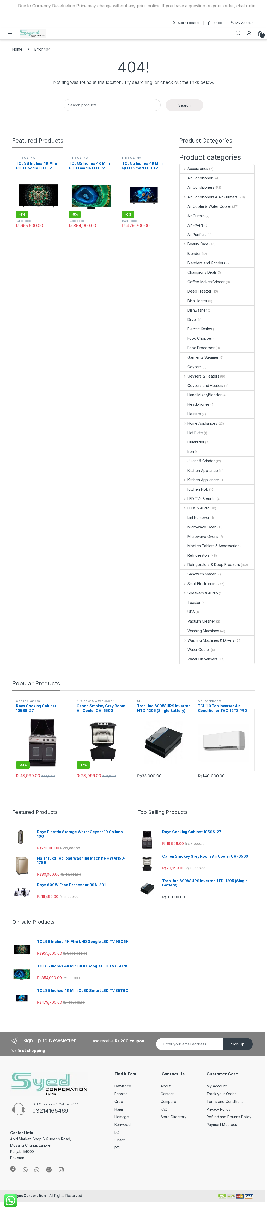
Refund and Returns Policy (229, 1117)
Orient (119, 1140)
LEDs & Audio (25, 158)
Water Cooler (198, 649)
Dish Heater (197, 301)
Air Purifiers (197, 234)
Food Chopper (199, 338)
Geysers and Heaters (205, 385)
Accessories (197, 168)
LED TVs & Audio (201, 498)
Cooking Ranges (28, 701)
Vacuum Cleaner (201, 621)
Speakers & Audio (202, 593)
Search (238, 33)
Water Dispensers (202, 659)
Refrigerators (198, 555)
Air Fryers (195, 225)
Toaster (194, 602)
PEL (117, 1148)
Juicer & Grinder (201, 461)
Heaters (194, 414)
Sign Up (238, 1044)
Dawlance (122, 1086)
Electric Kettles (199, 329)
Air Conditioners (200, 187)
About (166, 1086)
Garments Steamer (203, 357)
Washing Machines (203, 631)
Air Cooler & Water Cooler (209, 206)
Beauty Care (197, 244)
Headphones (198, 404)
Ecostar (120, 1094)
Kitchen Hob (197, 489)
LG (116, 1132)
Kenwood (122, 1124)
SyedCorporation (30, 1195)
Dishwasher (197, 310)
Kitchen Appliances (203, 480)
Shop (218, 23)
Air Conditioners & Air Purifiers (212, 197)
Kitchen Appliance (202, 470)
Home (17, 49)
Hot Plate (195, 432)
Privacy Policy (218, 1109)
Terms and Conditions (225, 1101)
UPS (191, 612)
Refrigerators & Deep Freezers (213, 564)
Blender (194, 253)
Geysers (194, 366)
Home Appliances (202, 423)
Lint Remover (198, 517)
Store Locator (188, 23)
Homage (121, 1117)
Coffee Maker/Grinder (206, 281)
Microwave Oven (201, 527)
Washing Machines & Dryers (210, 640)
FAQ (164, 1109)
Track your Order (221, 1094)
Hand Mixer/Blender (204, 395)
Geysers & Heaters (203, 376)
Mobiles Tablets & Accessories (213, 546)
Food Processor (201, 347)
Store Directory (173, 1117)
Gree (118, 1101)
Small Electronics (201, 583)
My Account (245, 23)
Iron (190, 451)
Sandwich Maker (201, 574)
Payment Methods (222, 1124)
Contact (167, 1094)
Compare (168, 1101)
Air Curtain (195, 216)
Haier (118, 1109)
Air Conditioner (200, 178)
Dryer (192, 319)
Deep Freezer (199, 291)
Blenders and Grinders (206, 263)
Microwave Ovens (202, 536)
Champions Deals (202, 272)
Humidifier (195, 442)
